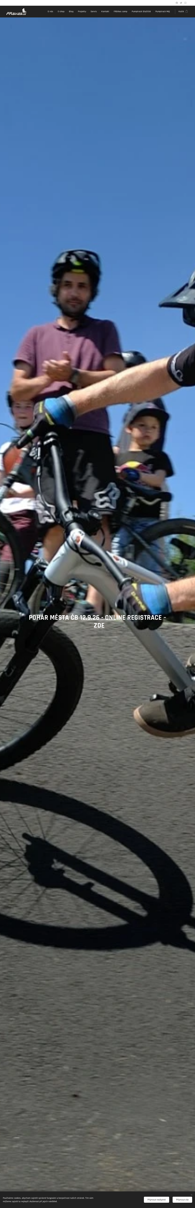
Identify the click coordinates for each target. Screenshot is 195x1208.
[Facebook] (177, 2)
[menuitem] (51, 11)
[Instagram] (185, 2)
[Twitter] (181, 2)
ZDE (99, 625)
